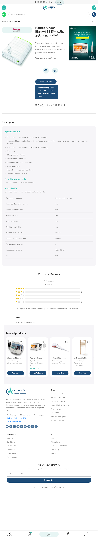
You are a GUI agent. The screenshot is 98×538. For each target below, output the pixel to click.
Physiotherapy (14, 21)
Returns (53, 453)
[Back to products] (92, 21)
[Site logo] (49, 8)
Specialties (55, 413)
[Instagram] (14, 426)
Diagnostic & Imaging (58, 401)
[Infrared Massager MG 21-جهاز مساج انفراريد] (60, 347)
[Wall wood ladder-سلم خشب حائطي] (82, 347)
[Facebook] (7, 426)
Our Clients (11, 442)
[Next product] (95, 21)
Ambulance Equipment (59, 416)
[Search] (87, 14)
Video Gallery (12, 457)
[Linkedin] (18, 426)
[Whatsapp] (28, 426)
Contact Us (11, 450)
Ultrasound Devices (14, 363)
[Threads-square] (21, 426)
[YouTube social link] (43, 2)
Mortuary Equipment (58, 420)
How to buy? (55, 450)
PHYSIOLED (34, 365)
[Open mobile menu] (4, 8)
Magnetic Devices (36, 363)
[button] (38, 373)
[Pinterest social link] (58, 105)
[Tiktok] (36, 426)
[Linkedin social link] (46, 2)
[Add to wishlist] (21, 342)
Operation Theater (57, 394)
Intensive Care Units (58, 398)
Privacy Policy (56, 442)
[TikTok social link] (52, 2)
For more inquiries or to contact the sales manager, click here (46, 92)
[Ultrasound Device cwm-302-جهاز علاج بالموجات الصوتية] (15, 347)
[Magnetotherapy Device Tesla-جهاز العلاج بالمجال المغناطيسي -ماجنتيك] (38, 347)
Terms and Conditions (59, 446)
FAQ (52, 438)
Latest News (11, 453)
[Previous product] (89, 21)
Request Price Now (46, 81)
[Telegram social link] (64, 105)
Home (4, 21)
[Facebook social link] (35, 2)
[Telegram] (32, 426)
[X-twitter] (10, 426)
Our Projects (11, 446)
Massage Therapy (58, 363)
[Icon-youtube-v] (25, 426)
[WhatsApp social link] (49, 2)
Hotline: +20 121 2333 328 (16, 418)
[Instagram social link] (41, 2)
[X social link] (38, 2)
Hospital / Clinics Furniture (60, 405)
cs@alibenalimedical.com (16, 421)
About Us (10, 438)
